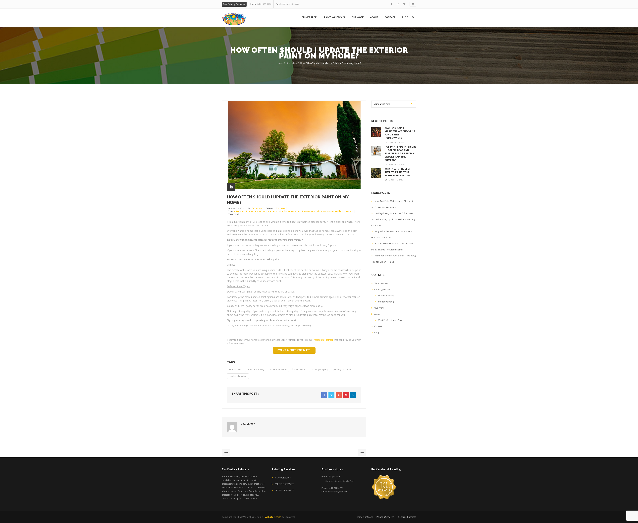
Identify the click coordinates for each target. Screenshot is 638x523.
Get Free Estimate (284, 490)
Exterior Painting (386, 295)
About (374, 17)
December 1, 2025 (397, 142)
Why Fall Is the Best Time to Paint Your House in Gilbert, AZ (398, 172)
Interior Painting (386, 301)
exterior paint (240, 211)
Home (280, 63)
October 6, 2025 (396, 179)
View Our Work (283, 477)
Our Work (358, 17)
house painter (290, 211)
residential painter (323, 339)
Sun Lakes (291, 63)
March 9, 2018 (238, 208)
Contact (390, 17)
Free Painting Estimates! (234, 4)
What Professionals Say (390, 320)
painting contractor (325, 211)
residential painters (344, 211)
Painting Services (334, 17)
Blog (405, 17)
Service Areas (310, 17)
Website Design (273, 517)
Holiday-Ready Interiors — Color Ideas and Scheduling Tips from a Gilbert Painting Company (400, 153)
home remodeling (256, 211)
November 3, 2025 (397, 164)
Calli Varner (257, 208)
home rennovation (274, 211)
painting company (306, 211)
